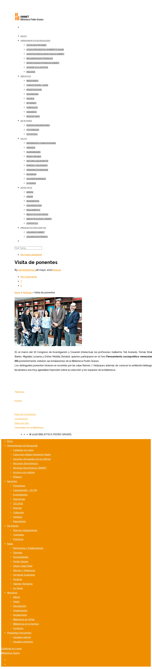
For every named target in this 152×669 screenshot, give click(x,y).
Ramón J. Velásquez (37, 165)
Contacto (32, 223)
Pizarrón (31, 174)
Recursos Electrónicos (39, 58)
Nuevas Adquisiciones (38, 125)
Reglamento (33, 210)
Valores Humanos (36, 179)
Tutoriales (32, 130)
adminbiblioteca (27, 270)
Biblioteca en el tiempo (39, 219)
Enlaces (30, 72)
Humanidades (33, 152)
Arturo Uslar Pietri (37, 161)
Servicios (25, 76)
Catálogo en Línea (36, 45)
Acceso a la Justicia (37, 67)
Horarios (31, 112)
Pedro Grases (33, 156)
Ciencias (30, 147)
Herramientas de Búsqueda (35, 41)
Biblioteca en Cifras (37, 214)
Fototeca (32, 134)
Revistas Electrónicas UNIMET (42, 63)
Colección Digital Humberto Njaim (45, 49)
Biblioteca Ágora (10, 653)
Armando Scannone (37, 170)
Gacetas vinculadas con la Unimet (45, 54)
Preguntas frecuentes (33, 228)
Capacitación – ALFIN (37, 85)
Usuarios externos (37, 237)
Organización (34, 205)
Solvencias (32, 94)
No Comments (28, 276)
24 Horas (31, 183)
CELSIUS (30, 98)
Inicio (17, 292)
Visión (29, 196)
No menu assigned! (31, 254)
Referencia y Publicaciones (41, 143)
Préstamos (32, 81)
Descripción (32, 201)
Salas (23, 139)
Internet (31, 103)
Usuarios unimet (35, 232)
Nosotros (26, 188)
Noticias (56, 270)
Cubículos (32, 107)
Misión (29, 192)
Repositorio (33, 116)
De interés (26, 121)
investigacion (34, 90)
